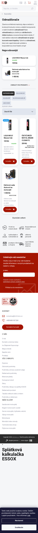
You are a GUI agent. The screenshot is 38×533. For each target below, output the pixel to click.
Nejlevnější (20, 93)
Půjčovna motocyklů (9, 428)
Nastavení (19, 521)
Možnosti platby (7, 377)
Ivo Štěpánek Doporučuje (10, 345)
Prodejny (5, 355)
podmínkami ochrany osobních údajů (14, 282)
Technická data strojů (9, 425)
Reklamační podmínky (9, 373)
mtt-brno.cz (15, 437)
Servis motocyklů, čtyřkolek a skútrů (14, 411)
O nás (4, 338)
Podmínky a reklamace (9, 397)
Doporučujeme (8, 93)
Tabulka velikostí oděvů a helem (12, 394)
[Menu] (35, 2)
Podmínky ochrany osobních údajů (13, 370)
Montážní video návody (9, 421)
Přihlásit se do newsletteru (14, 287)
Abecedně (6, 103)
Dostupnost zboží (8, 380)
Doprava (5, 363)
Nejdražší (6, 98)
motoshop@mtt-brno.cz (14, 316)
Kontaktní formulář (12, 327)
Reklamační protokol (9, 390)
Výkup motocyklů (8, 414)
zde (28, 515)
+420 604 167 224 (12, 320)
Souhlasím (19, 527)
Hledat (32, 8)
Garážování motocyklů (9, 404)
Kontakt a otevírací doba (10, 342)
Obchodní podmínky (8, 366)
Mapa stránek (6, 349)
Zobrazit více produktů (19, 85)
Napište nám (6, 352)
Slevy (4, 383)
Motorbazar (6, 418)
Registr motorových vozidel (11, 408)
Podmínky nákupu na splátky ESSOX (14, 387)
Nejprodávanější (19, 98)
